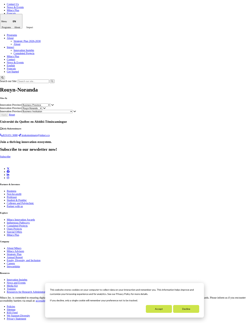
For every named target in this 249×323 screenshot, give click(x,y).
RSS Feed (12, 312)
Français (11, 13)
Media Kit (12, 285)
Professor (12, 197)
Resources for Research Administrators (28, 291)
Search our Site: (9, 81)
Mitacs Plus (13, 10)
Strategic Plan (14, 254)
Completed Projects (24, 53)
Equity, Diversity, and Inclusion (23, 260)
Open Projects (14, 228)
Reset (12, 114)
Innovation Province (11, 104)
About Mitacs (14, 248)
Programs (6, 27)
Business (11, 191)
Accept (159, 308)
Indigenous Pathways (18, 222)
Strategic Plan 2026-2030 (27, 41)
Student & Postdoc (17, 200)
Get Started (13, 71)
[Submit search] (52, 81)
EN (14, 21)
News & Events (15, 7)
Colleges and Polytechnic (20, 203)
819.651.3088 (10, 135)
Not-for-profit (14, 194)
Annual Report (15, 257)
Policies (11, 306)
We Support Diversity (18, 315)
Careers (11, 263)
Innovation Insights (24, 50)
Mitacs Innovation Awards (21, 219)
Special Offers (14, 231)
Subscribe (5, 156)
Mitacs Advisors (15, 251)
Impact (29, 27)
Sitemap (11, 309)
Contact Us (13, 4)
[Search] (2, 78)
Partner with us (15, 206)
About (17, 27)
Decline (186, 308)
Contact (11, 59)
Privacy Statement (16, 318)
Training (11, 288)
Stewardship (13, 266)
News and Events (16, 282)
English (11, 65)
